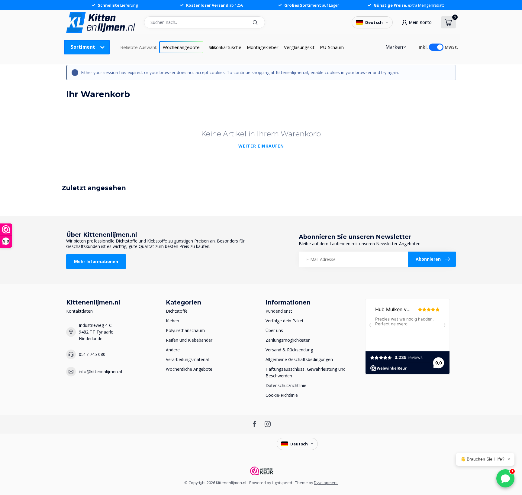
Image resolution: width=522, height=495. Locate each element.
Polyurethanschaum (185, 330)
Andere (173, 350)
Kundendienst (279, 311)
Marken (394, 47)
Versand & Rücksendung (289, 350)
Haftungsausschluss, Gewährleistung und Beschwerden (306, 372)
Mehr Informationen (96, 261)
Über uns (274, 330)
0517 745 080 (92, 354)
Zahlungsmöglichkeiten (288, 340)
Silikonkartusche (225, 47)
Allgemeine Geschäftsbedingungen (299, 359)
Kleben (172, 321)
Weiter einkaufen (261, 146)
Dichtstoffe (177, 311)
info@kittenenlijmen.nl (100, 371)
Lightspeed (282, 482)
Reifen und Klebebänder (189, 340)
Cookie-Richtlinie (282, 395)
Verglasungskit (299, 47)
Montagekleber (263, 47)
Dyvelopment (326, 482)
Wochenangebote (181, 47)
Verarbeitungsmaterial (187, 359)
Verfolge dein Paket (285, 321)
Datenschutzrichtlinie (286, 385)
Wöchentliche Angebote (189, 369)
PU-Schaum (332, 47)
